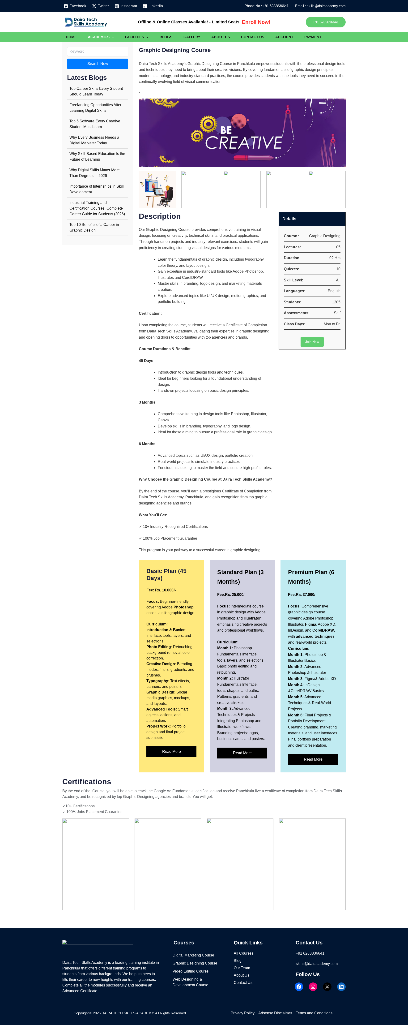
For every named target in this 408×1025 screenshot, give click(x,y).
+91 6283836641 (276, 6)
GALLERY (191, 37)
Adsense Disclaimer (275, 1013)
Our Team (242, 968)
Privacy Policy (243, 1013)
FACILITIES (134, 37)
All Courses (243, 953)
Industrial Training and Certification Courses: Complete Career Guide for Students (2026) (97, 208)
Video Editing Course (190, 971)
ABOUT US (220, 37)
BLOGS (166, 37)
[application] (112, 37)
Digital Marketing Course (193, 955)
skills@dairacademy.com (317, 964)
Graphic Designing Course (195, 963)
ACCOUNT (284, 37)
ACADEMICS (99, 37)
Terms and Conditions (314, 1013)
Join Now (312, 342)
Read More (171, 751)
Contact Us (243, 983)
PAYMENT (312, 37)
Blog (238, 961)
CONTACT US (252, 37)
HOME (71, 37)
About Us (241, 975)
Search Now (97, 64)
